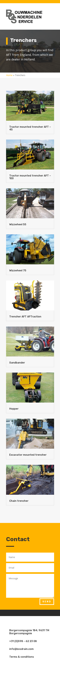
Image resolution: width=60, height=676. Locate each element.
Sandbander (17, 362)
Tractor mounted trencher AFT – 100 (30, 177)
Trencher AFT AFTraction (25, 316)
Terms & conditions (21, 656)
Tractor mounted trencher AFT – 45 (30, 128)
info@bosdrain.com (21, 648)
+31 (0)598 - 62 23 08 (23, 641)
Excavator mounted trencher (28, 454)
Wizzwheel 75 (17, 270)
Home (9, 75)
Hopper (14, 408)
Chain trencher (18, 500)
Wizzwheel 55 (17, 224)
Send (46, 601)
